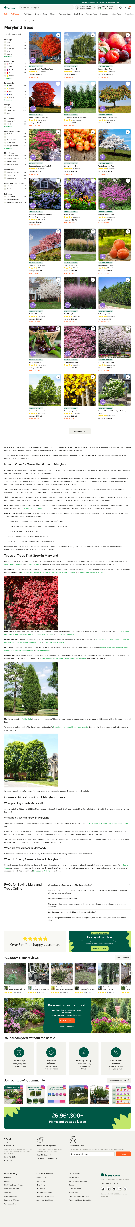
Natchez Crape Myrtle (55, 642)
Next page (78, 431)
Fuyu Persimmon (44, 650)
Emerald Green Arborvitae (29, 634)
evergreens (9, 564)
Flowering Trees (65, 14)
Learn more (82, 2)
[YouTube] (119, 1189)
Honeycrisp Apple (107, 647)
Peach (110, 823)
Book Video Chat (66, 1021)
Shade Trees (78, 14)
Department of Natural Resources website (70, 727)
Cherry (104, 823)
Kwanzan (37, 871)
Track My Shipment (44, 1155)
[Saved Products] (125, 7)
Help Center (40, 1185)
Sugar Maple (45, 572)
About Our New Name (44, 1200)
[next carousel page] (131, 973)
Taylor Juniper (47, 634)
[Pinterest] (125, 1189)
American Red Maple (30, 572)
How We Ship (41, 1189)
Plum (10, 826)
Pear (115, 823)
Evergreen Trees (41, 14)
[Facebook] (114, 1189)
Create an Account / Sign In (47, 1159)
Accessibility (73, 1192)
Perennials (104, 14)
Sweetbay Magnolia (78, 658)
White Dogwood (102, 639)
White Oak (26, 719)
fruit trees (18, 564)
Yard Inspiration (10, 1204)
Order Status (41, 1177)
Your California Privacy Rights (79, 1196)
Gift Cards (7, 1192)
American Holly (46, 658)
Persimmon (123, 823)
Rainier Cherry (122, 647)
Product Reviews (10, 1196)
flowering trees (33, 564)
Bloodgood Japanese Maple (91, 572)
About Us (7, 1177)
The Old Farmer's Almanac (34, 508)
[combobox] (15, 34)
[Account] (120, 7)
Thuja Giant (124, 631)
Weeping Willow (68, 572)
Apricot (97, 823)
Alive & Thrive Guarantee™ (78, 1181)
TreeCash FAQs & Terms (45, 1196)
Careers (7, 1181)
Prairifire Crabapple (20, 642)
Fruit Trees (28, 14)
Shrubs (52, 14)
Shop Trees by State (11, 1189)
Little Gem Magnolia (66, 634)
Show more (8, 56)
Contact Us (8, 1161)
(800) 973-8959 (68, 1026)
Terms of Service (75, 1189)
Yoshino (47, 871)
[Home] (10, 7)
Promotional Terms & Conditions (80, 1200)
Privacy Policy (74, 1177)
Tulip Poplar (56, 572)
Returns (71, 1185)
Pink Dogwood (116, 639)
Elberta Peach (27, 650)
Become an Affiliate (11, 1200)
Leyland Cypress (11, 634)
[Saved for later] (58, 35)
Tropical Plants (91, 14)
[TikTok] (109, 1189)
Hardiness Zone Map (44, 1192)
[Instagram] (103, 1189)
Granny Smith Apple (12, 650)
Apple (91, 823)
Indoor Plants (116, 14)
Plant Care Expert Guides (13, 1185)
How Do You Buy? (99, 948)
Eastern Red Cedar (61, 658)
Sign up (123, 1154)
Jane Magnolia (35, 642)
